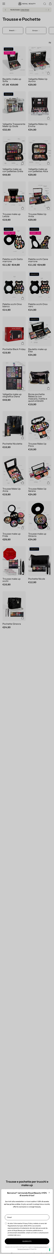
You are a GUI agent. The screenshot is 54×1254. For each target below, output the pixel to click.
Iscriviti (27, 1241)
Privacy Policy (28, 1223)
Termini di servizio (23, 1249)
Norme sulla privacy (40, 1247)
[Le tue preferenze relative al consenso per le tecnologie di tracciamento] (49, 1249)
